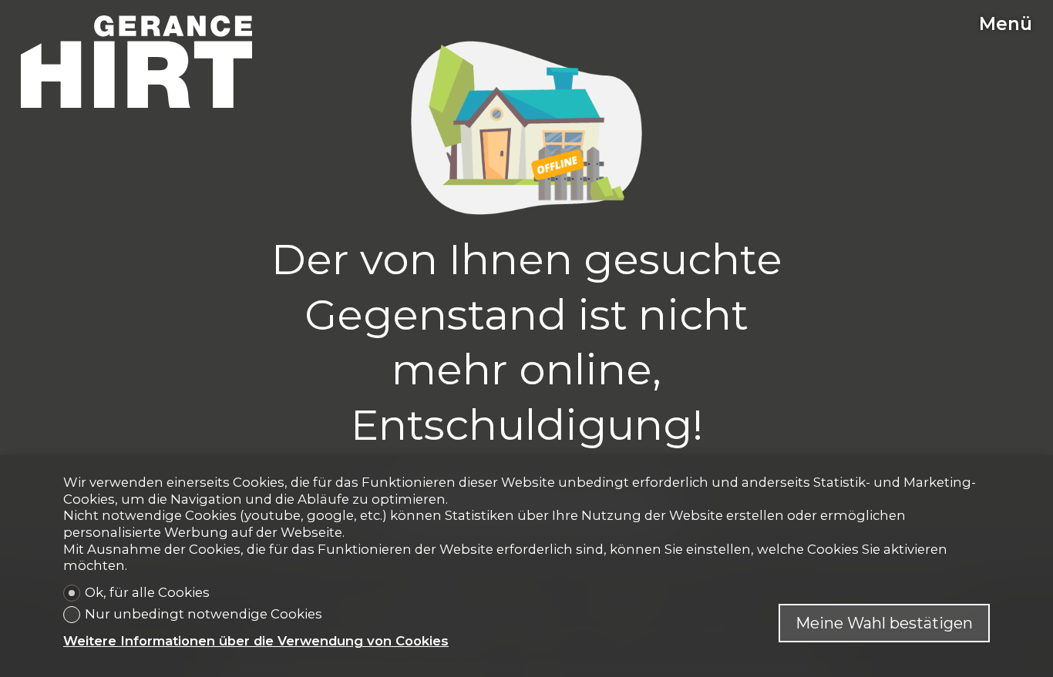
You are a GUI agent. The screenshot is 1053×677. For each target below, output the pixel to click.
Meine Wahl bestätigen (884, 623)
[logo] (136, 61)
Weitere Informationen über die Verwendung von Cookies (256, 641)
